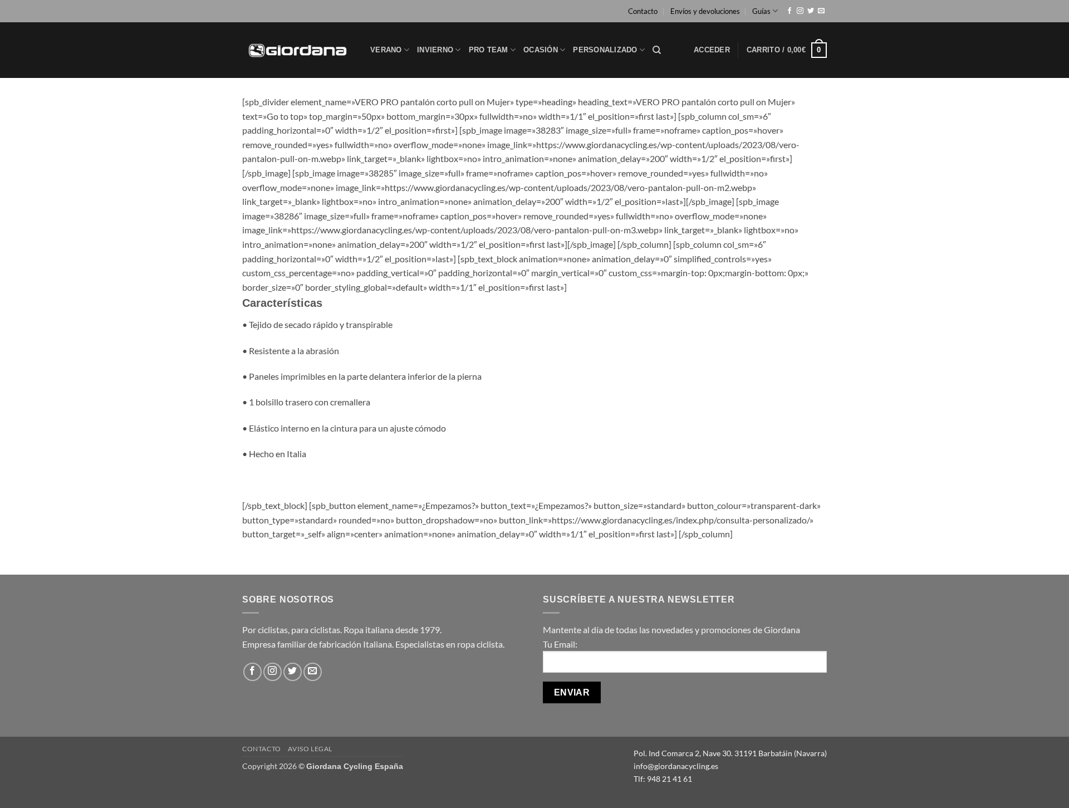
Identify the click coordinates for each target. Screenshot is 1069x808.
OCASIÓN (540, 50)
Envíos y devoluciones (705, 11)
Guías (761, 11)
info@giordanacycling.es (676, 766)
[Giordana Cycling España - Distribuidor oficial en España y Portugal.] (298, 49)
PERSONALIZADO (605, 50)
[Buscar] (657, 50)
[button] (712, 50)
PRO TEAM (488, 50)
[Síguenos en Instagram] (800, 11)
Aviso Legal (310, 749)
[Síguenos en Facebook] (789, 11)
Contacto (643, 11)
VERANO (386, 50)
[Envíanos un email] (821, 11)
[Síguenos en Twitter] (810, 11)
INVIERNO (435, 50)
